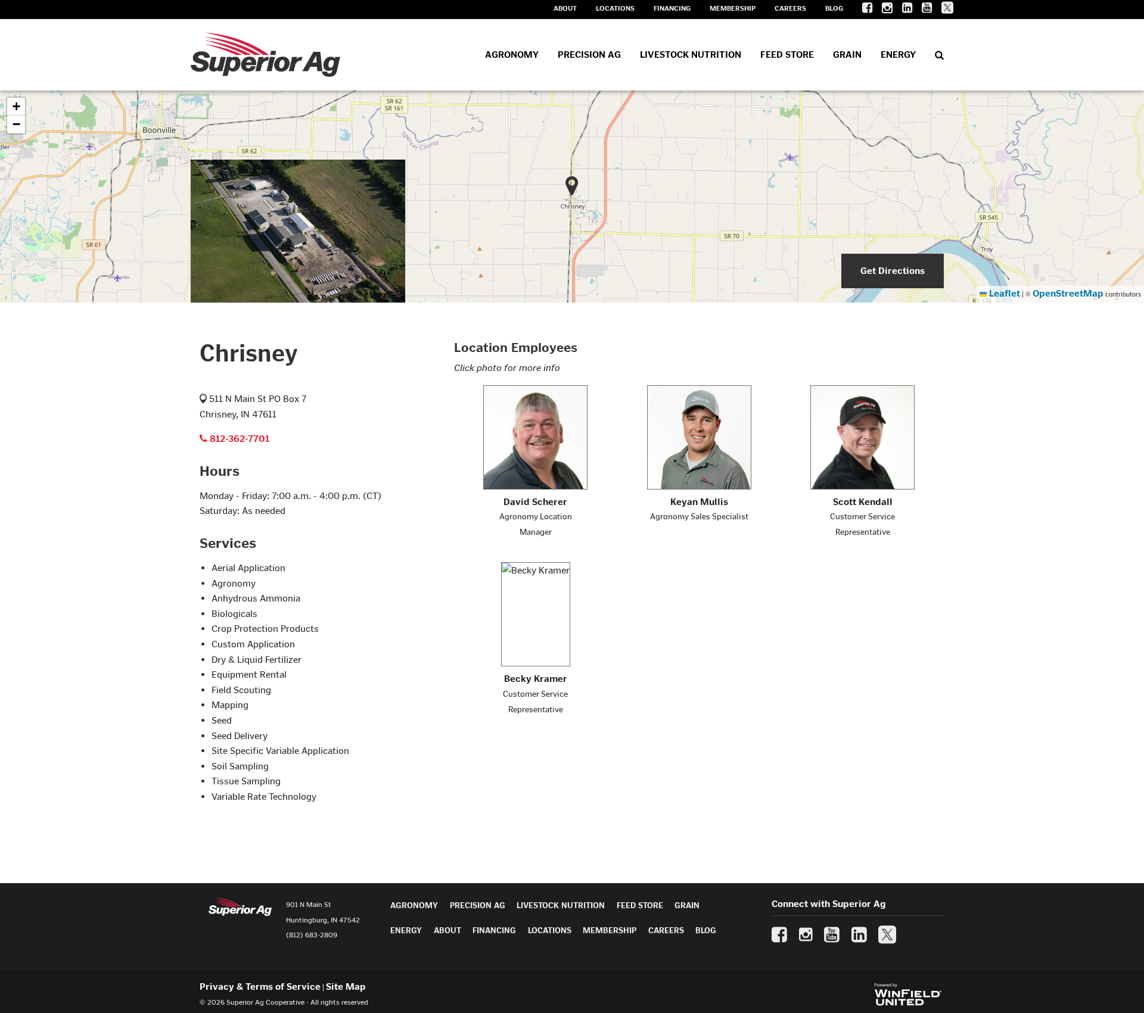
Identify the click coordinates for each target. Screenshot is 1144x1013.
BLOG (705, 930)
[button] (16, 107)
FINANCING (494, 930)
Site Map (346, 986)
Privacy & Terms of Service (260, 986)
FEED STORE (640, 905)
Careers (790, 8)
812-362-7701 (238, 438)
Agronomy (512, 54)
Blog (834, 8)
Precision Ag (589, 54)
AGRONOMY (414, 905)
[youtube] (922, 10)
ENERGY (406, 930)
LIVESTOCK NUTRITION (561, 905)
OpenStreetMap (1068, 293)
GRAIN (687, 905)
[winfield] (907, 993)
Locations (615, 8)
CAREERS (666, 930)
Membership (733, 8)
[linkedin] (902, 10)
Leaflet (1003, 293)
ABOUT (447, 930)
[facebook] (862, 10)
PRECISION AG (477, 905)
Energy (898, 54)
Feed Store (787, 54)
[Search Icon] (939, 55)
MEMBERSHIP (609, 930)
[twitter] (942, 10)
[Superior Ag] (265, 55)
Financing (672, 8)
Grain (847, 54)
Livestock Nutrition (690, 54)
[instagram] (882, 10)
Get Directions (892, 270)
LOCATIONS (549, 930)
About (565, 8)
